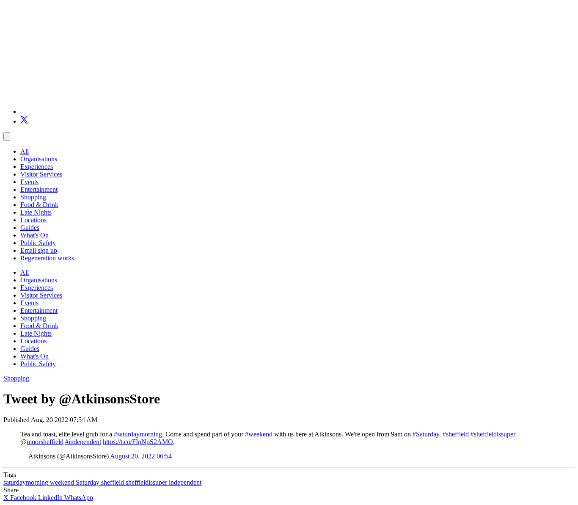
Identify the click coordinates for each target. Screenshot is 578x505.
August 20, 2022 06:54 (141, 456)
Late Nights (36, 212)
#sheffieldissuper (493, 434)
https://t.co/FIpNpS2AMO (138, 441)
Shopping (33, 197)
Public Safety (38, 242)
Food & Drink (39, 204)
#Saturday (426, 434)
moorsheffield (45, 441)
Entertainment (39, 189)
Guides (29, 227)
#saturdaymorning (138, 434)
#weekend (258, 434)
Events (29, 181)
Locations (33, 220)
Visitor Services (41, 174)
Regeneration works (47, 258)
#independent (83, 441)
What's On (34, 235)
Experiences (36, 166)
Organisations (38, 159)
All (24, 151)
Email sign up (38, 250)
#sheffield (456, 434)
